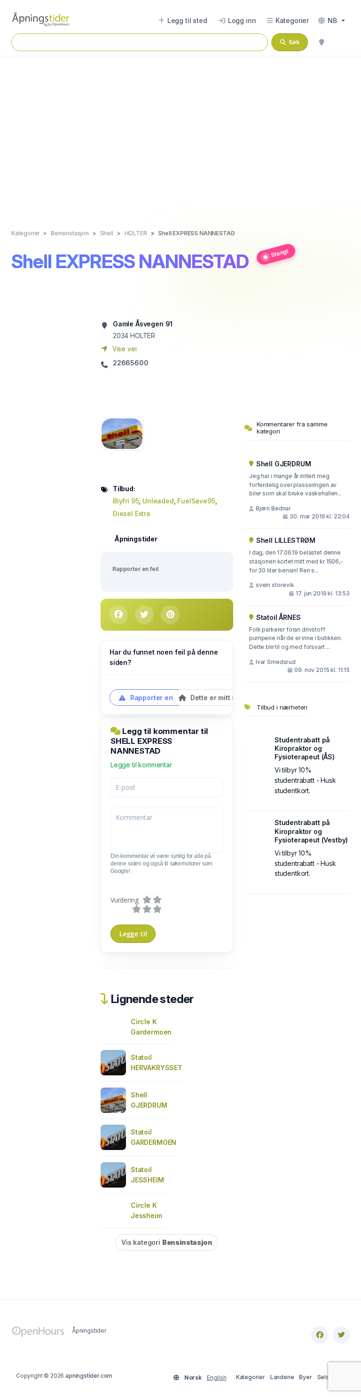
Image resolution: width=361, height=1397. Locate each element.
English (217, 1377)
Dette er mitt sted (217, 698)
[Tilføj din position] (321, 42)
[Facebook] (319, 1335)
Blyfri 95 (126, 501)
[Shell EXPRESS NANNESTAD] (122, 433)
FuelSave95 (196, 501)
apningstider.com (88, 1375)
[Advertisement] (180, 133)
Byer (305, 1377)
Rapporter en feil (135, 568)
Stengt (279, 252)
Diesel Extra (131, 513)
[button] (332, 21)
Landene (282, 1377)
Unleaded (158, 501)
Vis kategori (166, 1242)
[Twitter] (341, 1335)
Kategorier (250, 1377)
